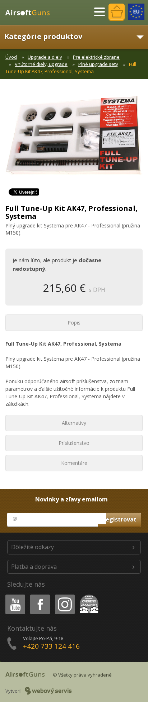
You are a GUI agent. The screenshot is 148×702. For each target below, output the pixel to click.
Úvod (11, 57)
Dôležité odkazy (32, 547)
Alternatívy (74, 422)
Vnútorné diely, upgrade (41, 64)
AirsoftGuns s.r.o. (30, 12)
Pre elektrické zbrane (96, 57)
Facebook (39, 596)
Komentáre (74, 463)
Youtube (13, 596)
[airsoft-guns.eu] (136, 12)
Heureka (88, 596)
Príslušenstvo (74, 442)
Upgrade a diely (45, 57)
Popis (74, 322)
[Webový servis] (48, 691)
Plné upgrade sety (98, 64)
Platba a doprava (34, 567)
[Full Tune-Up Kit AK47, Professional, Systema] (74, 139)
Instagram (64, 596)
